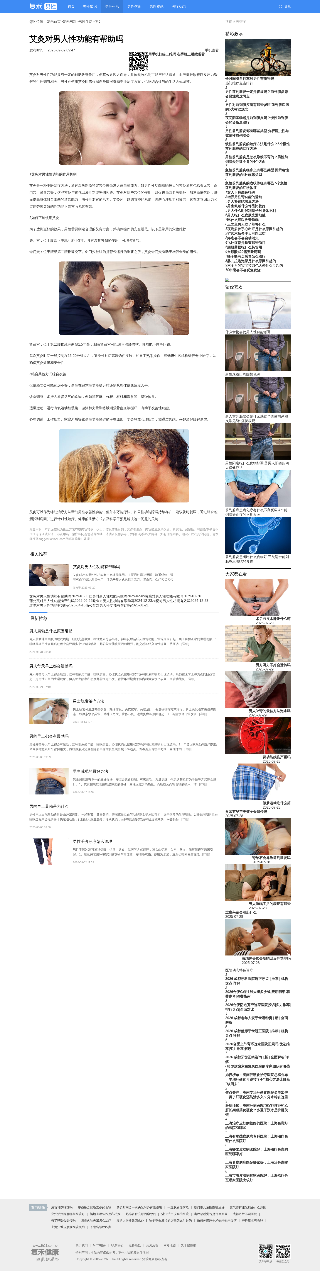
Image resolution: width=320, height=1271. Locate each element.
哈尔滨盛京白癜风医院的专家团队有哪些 (258, 1066)
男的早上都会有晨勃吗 (49, 736)
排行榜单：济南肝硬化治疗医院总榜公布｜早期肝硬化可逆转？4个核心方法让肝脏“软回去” (257, 1079)
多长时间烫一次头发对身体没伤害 (139, 1207)
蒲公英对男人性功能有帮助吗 (52, 601)
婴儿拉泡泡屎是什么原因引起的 (251, 261)
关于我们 (82, 1245)
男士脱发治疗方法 (88, 701)
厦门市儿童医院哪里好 (209, 1207)
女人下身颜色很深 (241, 192)
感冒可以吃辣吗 (61, 1207)
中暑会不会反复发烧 (245, 270)
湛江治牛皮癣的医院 (175, 1214)
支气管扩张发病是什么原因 (248, 1207)
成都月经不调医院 (245, 1214)
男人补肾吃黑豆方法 (243, 201)
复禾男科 (70, 22)
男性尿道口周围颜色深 (242, 374)
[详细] (185, 644)
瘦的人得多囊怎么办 (130, 1220)
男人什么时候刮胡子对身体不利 (251, 210)
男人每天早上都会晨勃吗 (50, 666)
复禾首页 (54, 22)
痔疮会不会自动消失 (243, 238)
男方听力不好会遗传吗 (273, 665)
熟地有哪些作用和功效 (105, 1214)
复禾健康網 (188, 1245)
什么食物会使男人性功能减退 (248, 332)
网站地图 (169, 1245)
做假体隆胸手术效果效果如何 (217, 1220)
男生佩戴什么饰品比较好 (246, 206)
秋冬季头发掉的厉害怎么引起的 (170, 1220)
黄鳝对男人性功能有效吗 (164, 596)
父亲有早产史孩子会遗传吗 (246, 811)
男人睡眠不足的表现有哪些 (270, 904)
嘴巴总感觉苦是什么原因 (210, 1214)
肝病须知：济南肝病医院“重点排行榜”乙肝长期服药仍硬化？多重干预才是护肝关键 (256, 1110)
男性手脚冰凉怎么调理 (92, 841)
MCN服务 (99, 1245)
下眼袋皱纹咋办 (100, 1227)
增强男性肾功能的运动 (244, 197)
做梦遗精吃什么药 (277, 803)
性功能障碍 (97, 419)
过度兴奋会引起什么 (241, 912)
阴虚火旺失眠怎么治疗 (96, 1220)
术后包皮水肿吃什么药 (273, 619)
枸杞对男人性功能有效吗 (171, 601)
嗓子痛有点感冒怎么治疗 (246, 256)
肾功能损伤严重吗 (277, 757)
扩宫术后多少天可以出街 (246, 233)
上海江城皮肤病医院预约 (68, 1227)
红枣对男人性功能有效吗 (108, 596)
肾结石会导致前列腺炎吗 (271, 858)
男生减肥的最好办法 (90, 771)
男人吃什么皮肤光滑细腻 (246, 215)
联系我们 (117, 1245)
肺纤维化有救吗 (252, 1220)
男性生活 (86, 22)
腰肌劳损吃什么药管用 (244, 247)
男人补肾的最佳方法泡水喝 (270, 711)
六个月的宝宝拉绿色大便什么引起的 (255, 265)
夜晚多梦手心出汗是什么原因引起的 (255, 229)
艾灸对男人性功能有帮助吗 (96, 567)
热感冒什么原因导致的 (141, 1214)
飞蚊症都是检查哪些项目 (246, 242)
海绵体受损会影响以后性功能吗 (266, 958)
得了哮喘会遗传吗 (63, 1220)
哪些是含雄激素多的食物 (94, 1207)
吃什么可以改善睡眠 (243, 220)
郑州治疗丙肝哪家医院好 (68, 1214)
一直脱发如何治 (178, 1207)
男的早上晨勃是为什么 (49, 806)
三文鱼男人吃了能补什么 (246, 224)
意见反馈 (152, 1245)
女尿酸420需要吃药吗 (244, 252)
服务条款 (135, 1245)
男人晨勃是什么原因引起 (50, 631)
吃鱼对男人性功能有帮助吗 (113, 601)
